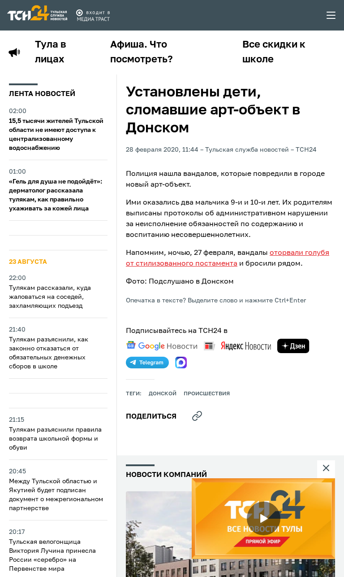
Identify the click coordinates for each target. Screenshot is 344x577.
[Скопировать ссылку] (197, 416)
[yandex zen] (293, 346)
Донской (162, 394)
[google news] (162, 346)
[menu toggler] (331, 15)
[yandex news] (237, 345)
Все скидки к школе (273, 52)
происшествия (207, 394)
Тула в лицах (50, 52)
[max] (181, 362)
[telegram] (147, 362)
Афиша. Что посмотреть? (141, 52)
